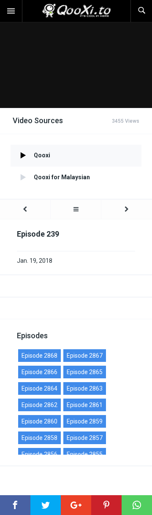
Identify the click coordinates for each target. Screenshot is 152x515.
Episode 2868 (39, 355)
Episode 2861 (85, 405)
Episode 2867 (85, 355)
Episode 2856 (39, 454)
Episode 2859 (85, 421)
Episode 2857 (85, 437)
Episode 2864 (39, 388)
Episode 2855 (85, 454)
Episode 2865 (85, 372)
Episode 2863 (85, 388)
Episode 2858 (39, 437)
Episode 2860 (39, 421)
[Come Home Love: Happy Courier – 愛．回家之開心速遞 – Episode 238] (25, 209)
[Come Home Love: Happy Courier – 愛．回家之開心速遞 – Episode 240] (126, 209)
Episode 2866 (39, 372)
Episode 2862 (39, 405)
